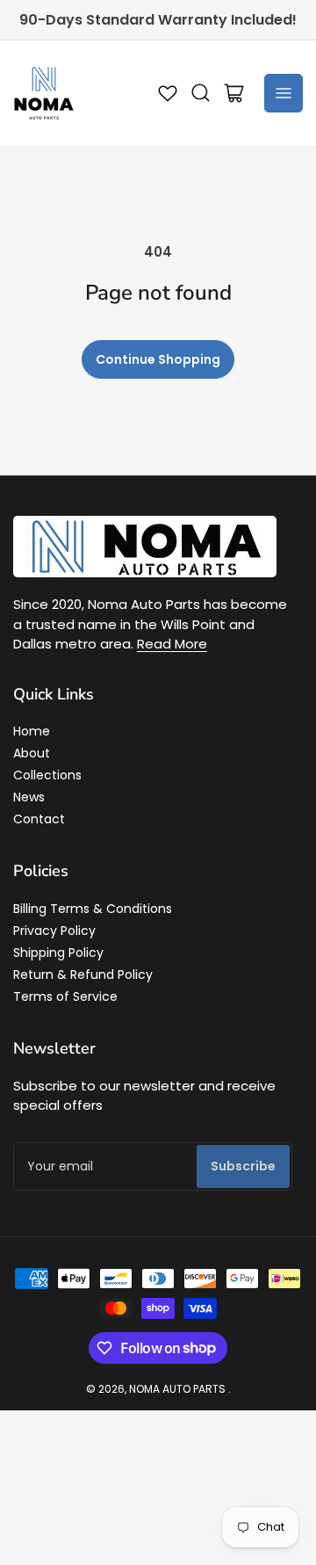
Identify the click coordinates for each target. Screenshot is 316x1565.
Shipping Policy (58, 952)
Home (31, 731)
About (31, 753)
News (29, 797)
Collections (47, 775)
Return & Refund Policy (83, 974)
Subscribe (243, 1166)
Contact (39, 819)
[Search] (201, 93)
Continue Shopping (158, 359)
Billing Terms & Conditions (92, 908)
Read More (172, 643)
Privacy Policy (54, 930)
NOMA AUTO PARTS (177, 1388)
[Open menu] (283, 93)
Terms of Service (65, 996)
